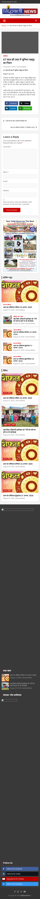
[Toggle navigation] (4, 20)
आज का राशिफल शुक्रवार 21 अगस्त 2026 (18, 495)
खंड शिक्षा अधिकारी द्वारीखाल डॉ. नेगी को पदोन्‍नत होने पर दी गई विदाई (25, 320)
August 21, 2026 (18, 350)
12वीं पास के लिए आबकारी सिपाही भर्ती (15, 121)
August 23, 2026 (8, 310)
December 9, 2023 (9, 67)
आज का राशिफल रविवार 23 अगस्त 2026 (17, 307)
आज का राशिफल (7, 304)
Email (5, 181)
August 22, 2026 (18, 323)
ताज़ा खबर (7, 670)
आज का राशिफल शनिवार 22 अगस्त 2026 (18, 464)
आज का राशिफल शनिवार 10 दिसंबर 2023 (22, 127)
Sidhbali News (25, 895)
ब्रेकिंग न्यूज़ (7, 277)
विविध (5, 370)
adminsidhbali (21, 67)
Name (6, 172)
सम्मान (21, 316)
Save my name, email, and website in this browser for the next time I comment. (17, 203)
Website (6, 191)
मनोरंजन (5, 56)
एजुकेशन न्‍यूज (16, 316)
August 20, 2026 (18, 363)
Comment (7, 147)
